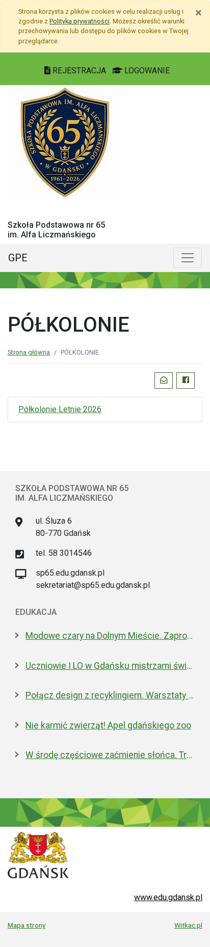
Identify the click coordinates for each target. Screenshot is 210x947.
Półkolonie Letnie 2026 (59, 409)
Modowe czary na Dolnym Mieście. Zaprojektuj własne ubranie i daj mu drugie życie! (110, 636)
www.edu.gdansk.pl (168, 897)
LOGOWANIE (146, 70)
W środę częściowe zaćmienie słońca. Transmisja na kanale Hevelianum (110, 755)
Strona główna (29, 352)
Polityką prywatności (79, 21)
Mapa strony (26, 925)
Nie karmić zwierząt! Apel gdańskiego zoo (108, 725)
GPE (18, 258)
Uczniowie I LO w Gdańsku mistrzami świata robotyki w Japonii (110, 666)
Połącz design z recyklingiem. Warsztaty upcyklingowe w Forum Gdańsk (110, 695)
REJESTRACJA (79, 70)
